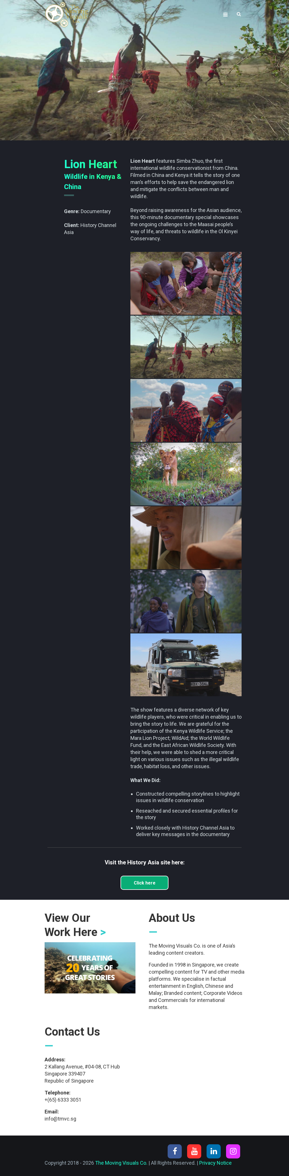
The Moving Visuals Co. (121, 1163)
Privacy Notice (215, 1163)
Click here (145, 883)
